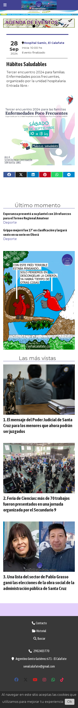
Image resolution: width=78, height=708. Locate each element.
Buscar (41, 638)
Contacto (41, 623)
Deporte (10, 222)
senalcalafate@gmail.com (39, 666)
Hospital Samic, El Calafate (44, 42)
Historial (41, 631)
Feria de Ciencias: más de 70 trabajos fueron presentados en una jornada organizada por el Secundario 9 (36, 503)
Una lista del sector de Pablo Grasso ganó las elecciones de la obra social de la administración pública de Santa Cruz (38, 582)
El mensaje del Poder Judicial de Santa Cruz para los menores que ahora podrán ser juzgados (37, 425)
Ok (69, 702)
